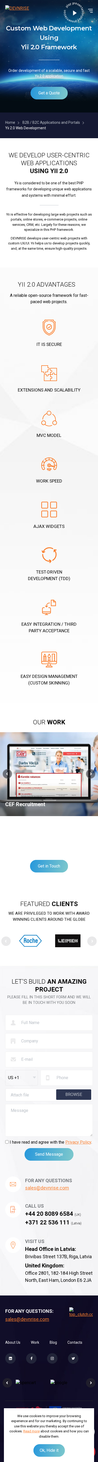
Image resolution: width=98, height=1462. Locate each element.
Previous (6, 941)
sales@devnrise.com (47, 1188)
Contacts (74, 1342)
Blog (53, 1342)
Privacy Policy (78, 1142)
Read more (31, 1431)
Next (92, 941)
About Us (12, 1342)
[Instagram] (52, 1358)
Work (35, 1342)
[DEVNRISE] (17, 11)
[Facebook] (31, 1358)
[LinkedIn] (10, 1358)
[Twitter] (73, 1358)
